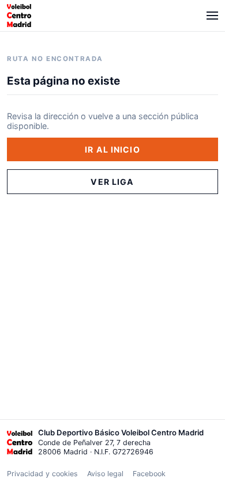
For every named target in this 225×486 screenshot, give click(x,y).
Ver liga (112, 182)
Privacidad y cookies (42, 473)
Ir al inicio (112, 149)
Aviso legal (105, 473)
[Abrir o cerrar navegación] (212, 16)
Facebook (149, 473)
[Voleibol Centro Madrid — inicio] (19, 15)
